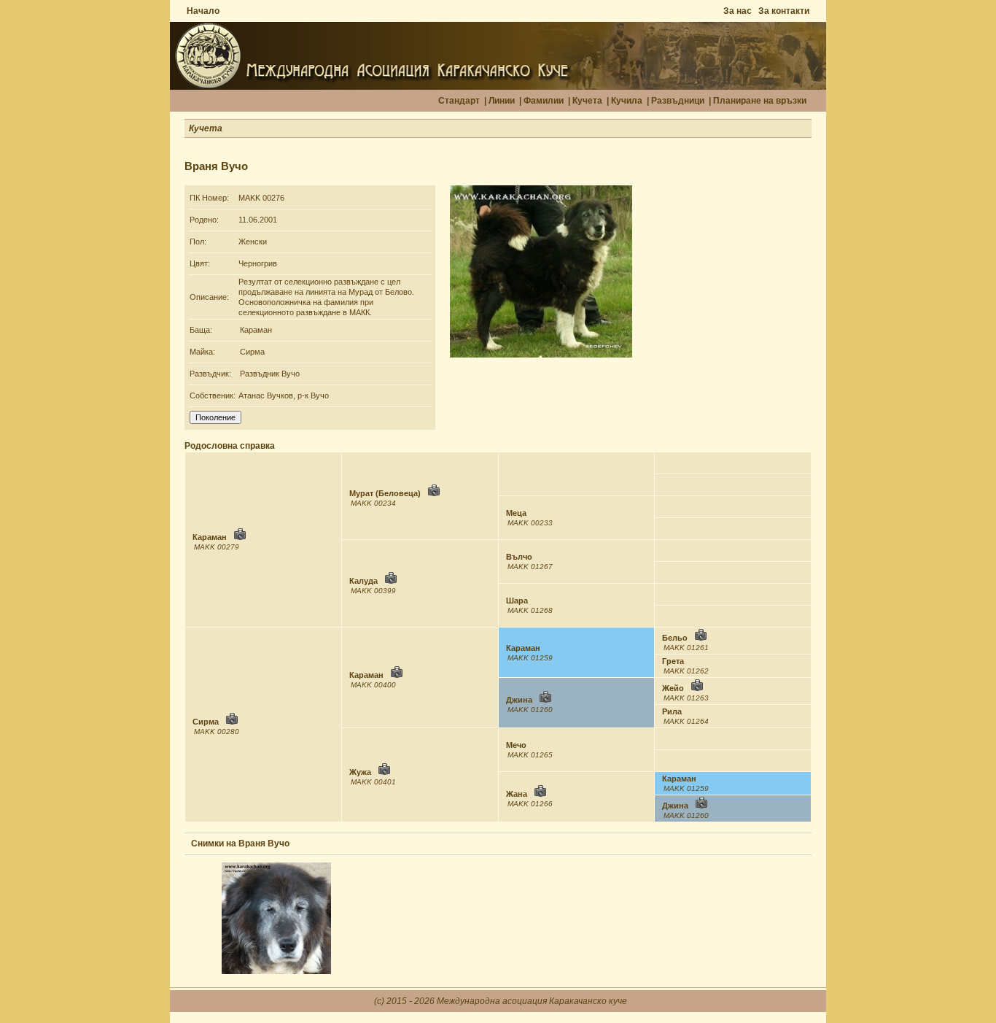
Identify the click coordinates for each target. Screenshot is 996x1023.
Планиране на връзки (759, 101)
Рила (672, 711)
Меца (516, 513)
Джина (519, 699)
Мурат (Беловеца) (385, 493)
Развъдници (677, 101)
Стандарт (459, 101)
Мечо (516, 745)
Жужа (360, 772)
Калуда (363, 580)
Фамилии (544, 101)
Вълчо (519, 556)
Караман (256, 329)
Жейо (673, 688)
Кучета (587, 101)
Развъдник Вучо (270, 373)
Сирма (252, 351)
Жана (516, 794)
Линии (502, 101)
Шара (517, 600)
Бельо (675, 637)
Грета (673, 661)
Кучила (626, 101)
